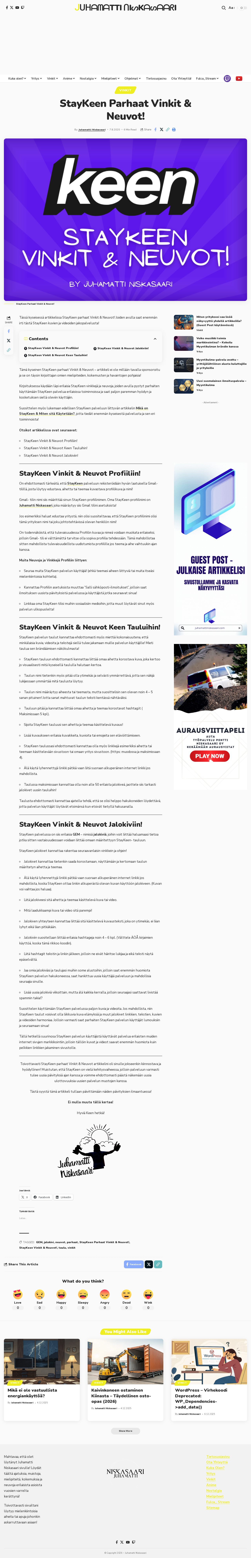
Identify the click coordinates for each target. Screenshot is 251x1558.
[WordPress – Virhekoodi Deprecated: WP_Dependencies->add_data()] (209, 1361)
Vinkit (125, 90)
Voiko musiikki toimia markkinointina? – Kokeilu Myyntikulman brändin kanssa (217, 342)
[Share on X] (161, 129)
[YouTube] (17, 7)
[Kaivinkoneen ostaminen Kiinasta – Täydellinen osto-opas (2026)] (126, 1361)
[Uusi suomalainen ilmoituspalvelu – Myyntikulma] (184, 386)
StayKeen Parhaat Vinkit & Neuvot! (104, 1242)
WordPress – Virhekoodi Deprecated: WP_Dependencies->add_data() (201, 1398)
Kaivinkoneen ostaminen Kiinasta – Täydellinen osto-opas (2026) (121, 1395)
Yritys (199, 351)
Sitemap (212, 1508)
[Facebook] (7, 7)
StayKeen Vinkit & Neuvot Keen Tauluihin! (57, 355)
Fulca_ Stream (218, 1502)
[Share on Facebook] (155, 129)
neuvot (60, 1242)
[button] (224, 8)
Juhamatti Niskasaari (92, 129)
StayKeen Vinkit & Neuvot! (38, 1248)
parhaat (72, 1242)
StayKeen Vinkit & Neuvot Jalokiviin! (123, 348)
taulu (62, 1248)
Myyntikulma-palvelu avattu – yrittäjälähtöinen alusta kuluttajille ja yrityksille (221, 364)
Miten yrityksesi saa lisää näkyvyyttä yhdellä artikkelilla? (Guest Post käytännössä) (219, 321)
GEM (39, 1242)
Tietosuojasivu (218, 1456)
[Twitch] (22, 7)
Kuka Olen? (215, 1468)
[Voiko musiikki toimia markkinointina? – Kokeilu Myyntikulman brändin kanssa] (184, 343)
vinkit (71, 1248)
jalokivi (49, 1242)
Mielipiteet (215, 1496)
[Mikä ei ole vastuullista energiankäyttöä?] (42, 1361)
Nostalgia (214, 1490)
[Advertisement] (125, 45)
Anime (211, 1485)
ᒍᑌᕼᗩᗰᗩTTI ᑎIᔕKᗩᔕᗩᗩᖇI (125, 8)
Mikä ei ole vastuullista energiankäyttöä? (32, 1393)
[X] (11, 7)
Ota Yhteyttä (217, 1462)
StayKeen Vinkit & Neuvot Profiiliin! (53, 348)
